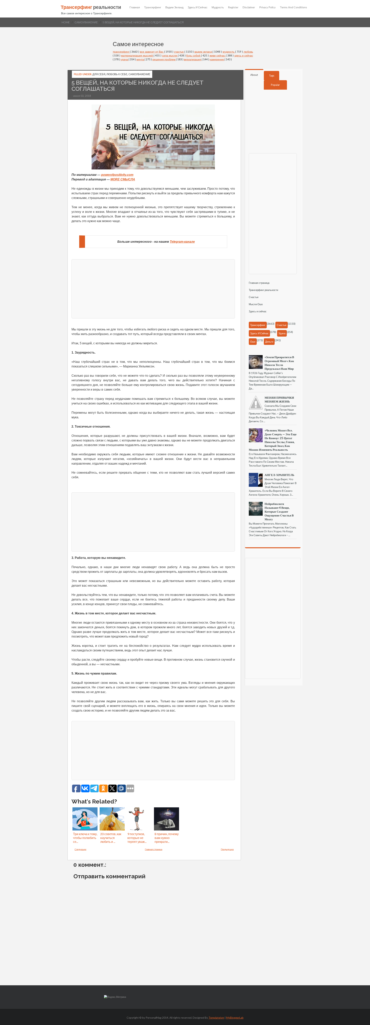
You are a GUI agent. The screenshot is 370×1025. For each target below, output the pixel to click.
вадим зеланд (203, 51)
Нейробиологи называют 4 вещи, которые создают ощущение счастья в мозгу (279, 511)
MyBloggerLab (235, 1017)
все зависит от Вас (152, 51)
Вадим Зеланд (174, 7)
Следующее (80, 849)
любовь (248, 51)
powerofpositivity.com (117, 174)
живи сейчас (217, 55)
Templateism (216, 1017)
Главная (135, 7)
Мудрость (218, 7)
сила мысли (170, 55)
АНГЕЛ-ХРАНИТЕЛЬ (279, 475)
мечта (140, 59)
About (254, 74)
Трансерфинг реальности (263, 289)
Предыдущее (227, 849)
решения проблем (164, 59)
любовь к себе (116, 74)
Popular (275, 84)
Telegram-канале (182, 241)
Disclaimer (249, 7)
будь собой (193, 55)
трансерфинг (121, 51)
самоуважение (86, 22)
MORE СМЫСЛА (122, 179)
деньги (269, 341)
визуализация (193, 59)
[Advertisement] (153, 288)
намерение (217, 59)
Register (233, 7)
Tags (271, 75)
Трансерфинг (152, 7)
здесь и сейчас (243, 55)
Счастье (253, 297)
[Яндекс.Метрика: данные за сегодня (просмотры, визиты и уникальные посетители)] (115, 997)
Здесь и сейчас (197, 7)
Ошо (252, 341)
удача (125, 59)
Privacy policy (267, 7)
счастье (179, 51)
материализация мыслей (137, 55)
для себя (98, 74)
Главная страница (153, 849)
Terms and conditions (293, 7)
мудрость (229, 51)
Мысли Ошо (256, 304)
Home (66, 22)
